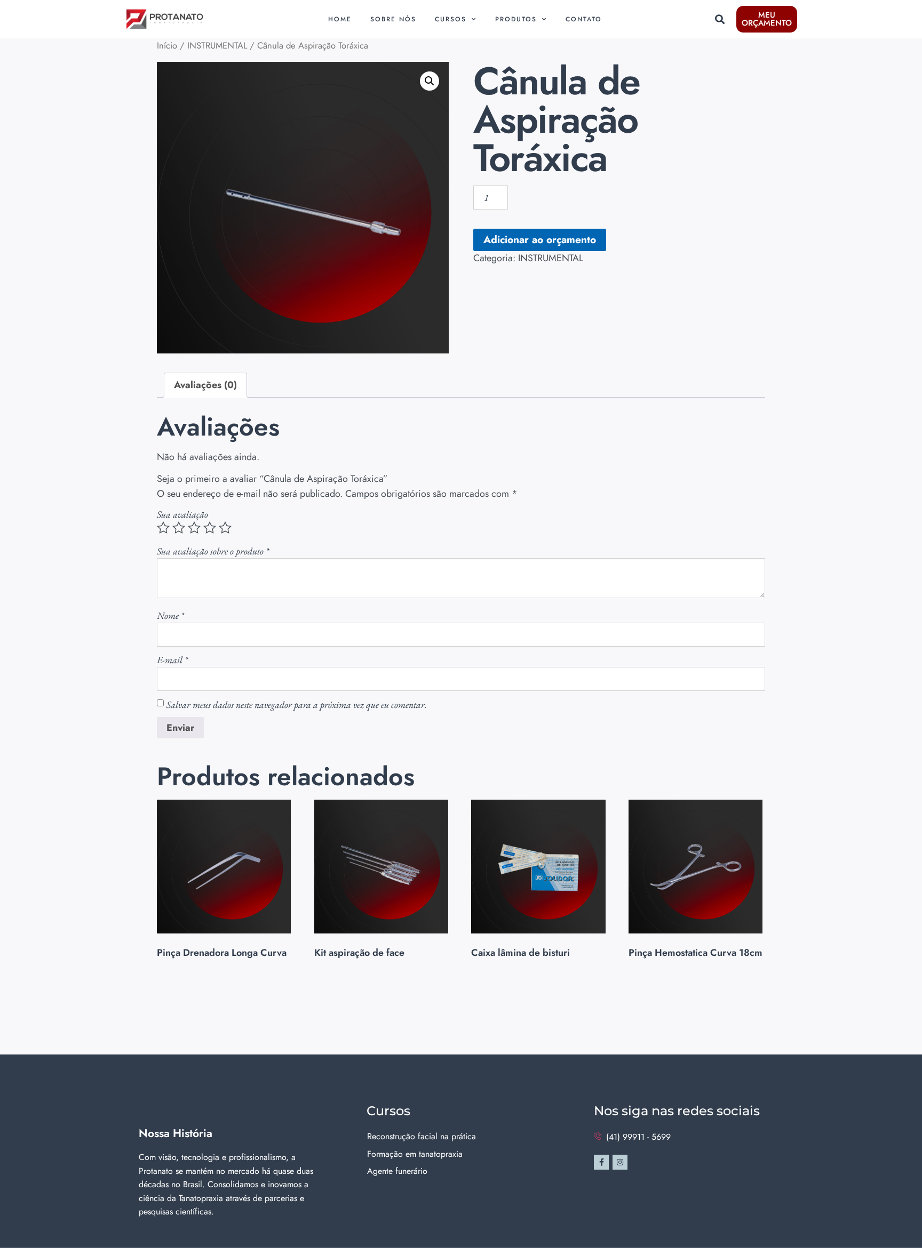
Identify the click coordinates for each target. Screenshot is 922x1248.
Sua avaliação (182, 514)
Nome (170, 615)
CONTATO (584, 19)
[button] (719, 19)
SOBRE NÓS (393, 19)
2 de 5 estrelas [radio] (178, 527)
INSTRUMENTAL (217, 45)
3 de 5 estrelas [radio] (194, 527)
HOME (340, 19)
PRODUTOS (516, 19)
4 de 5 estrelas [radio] (209, 527)
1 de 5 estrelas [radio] (163, 527)
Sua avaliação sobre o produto (213, 551)
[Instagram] (620, 1162)
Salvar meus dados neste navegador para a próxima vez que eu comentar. (296, 704)
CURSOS (450, 19)
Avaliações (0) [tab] (205, 385)
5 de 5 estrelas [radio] (225, 527)
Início (167, 45)
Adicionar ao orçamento (539, 239)
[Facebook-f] (601, 1162)
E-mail (172, 660)
